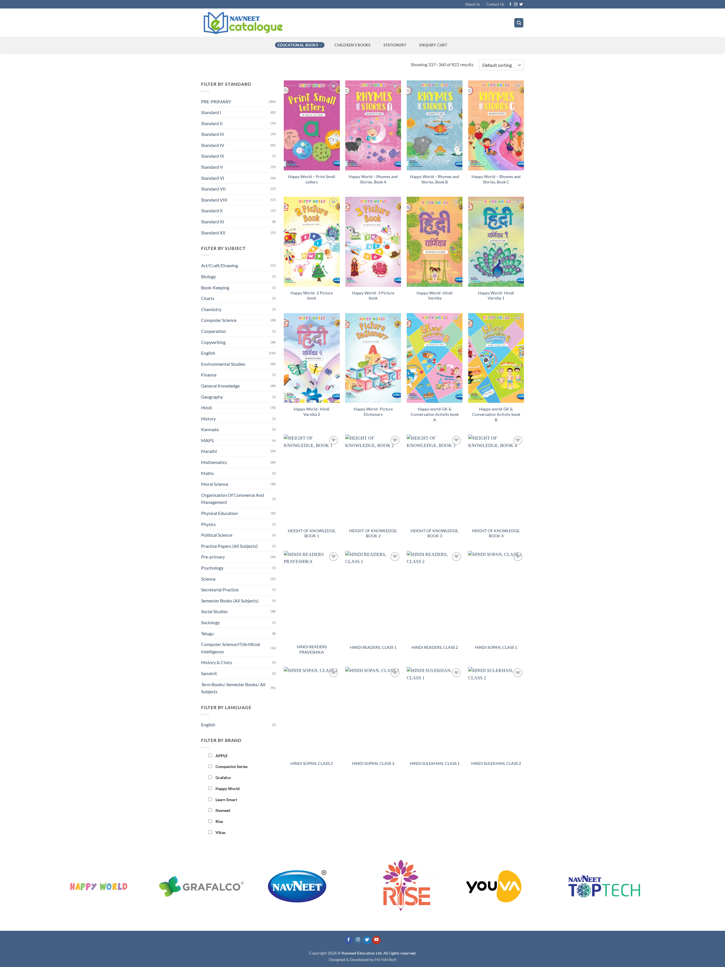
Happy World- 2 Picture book (312, 295)
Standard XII (213, 232)
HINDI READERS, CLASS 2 (434, 647)
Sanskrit (209, 673)
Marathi (209, 451)
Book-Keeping (215, 287)
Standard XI (212, 221)
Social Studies (214, 611)
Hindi (206, 407)
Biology (208, 276)
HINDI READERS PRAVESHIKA (312, 649)
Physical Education (219, 513)
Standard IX (212, 156)
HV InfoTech (385, 959)
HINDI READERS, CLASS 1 (373, 647)
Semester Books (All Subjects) (230, 600)
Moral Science (214, 484)
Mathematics (214, 462)
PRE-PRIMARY (216, 101)
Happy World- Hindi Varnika (435, 295)
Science (208, 578)
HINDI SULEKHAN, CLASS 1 (435, 763)
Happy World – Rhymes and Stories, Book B (434, 179)
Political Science (216, 535)
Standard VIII (214, 199)
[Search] (518, 22)
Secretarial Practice (219, 589)
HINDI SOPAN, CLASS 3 (373, 763)
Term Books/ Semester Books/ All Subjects (233, 688)
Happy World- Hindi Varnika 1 (496, 295)
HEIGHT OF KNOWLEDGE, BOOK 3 (435, 533)
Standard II (212, 123)
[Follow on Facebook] (510, 5)
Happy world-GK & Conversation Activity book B (496, 414)
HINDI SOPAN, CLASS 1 (496, 647)
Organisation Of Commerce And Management (232, 498)
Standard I (211, 112)
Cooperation (213, 331)
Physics (208, 524)
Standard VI (212, 178)
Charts (207, 298)
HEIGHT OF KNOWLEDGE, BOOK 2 (373, 533)
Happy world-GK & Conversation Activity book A (435, 414)
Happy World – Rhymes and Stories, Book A (373, 179)
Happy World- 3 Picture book (373, 295)
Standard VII (213, 188)
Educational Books (298, 45)
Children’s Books (352, 45)
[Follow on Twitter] (521, 5)
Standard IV (212, 145)
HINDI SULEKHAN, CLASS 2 (496, 763)
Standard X (212, 210)
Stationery (395, 45)
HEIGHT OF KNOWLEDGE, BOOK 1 (312, 533)
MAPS (207, 440)
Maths (207, 473)
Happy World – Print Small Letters (311, 179)
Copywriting (213, 342)
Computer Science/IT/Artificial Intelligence (230, 647)
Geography (212, 396)
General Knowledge (220, 385)
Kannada (210, 429)
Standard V (212, 167)
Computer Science (218, 320)
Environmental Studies (223, 364)
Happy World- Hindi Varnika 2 (312, 412)
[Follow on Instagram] (515, 5)
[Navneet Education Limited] (291, 22)
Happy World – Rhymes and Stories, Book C (496, 179)
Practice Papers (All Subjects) (229, 546)
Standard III (212, 134)
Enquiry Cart (433, 45)
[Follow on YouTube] (376, 940)
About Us (472, 4)
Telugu (207, 633)
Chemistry (211, 309)
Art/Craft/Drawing (219, 265)
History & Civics (216, 662)
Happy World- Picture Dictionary (373, 412)
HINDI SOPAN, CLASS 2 (312, 763)
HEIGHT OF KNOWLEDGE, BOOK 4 (496, 533)
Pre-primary (213, 556)
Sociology (210, 622)
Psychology (212, 567)
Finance (208, 374)
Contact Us (495, 4)
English (208, 353)
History (208, 418)
